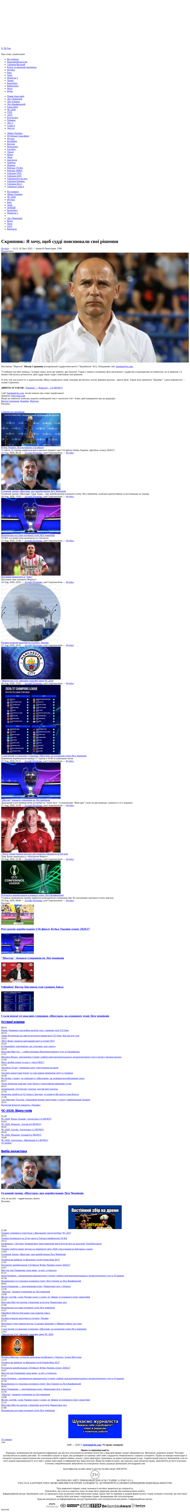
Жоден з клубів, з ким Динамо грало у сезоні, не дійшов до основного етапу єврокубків (45, 1297)
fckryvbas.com (18, 396)
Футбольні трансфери (18, 136)
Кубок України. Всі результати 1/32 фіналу (22, 447)
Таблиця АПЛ (14, 176)
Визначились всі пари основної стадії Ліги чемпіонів (28, 535)
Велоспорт (12, 146)
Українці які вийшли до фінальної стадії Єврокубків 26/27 (30, 1259)
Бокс (9, 72)
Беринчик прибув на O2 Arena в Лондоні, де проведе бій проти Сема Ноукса (40, 1094)
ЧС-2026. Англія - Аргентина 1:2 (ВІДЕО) (22, 1129)
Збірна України (14, 133)
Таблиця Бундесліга (17, 178)
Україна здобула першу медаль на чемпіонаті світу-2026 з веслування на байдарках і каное (47, 1249)
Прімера (11, 120)
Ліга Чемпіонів (14, 99)
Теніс (9, 75)
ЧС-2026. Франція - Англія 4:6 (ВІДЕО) (21, 1124)
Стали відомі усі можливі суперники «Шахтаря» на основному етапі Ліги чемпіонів (43, 756)
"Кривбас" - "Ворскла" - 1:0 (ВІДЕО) (43, 388)
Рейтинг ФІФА (14, 170)
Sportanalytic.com (15, 393)
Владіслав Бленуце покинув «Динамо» (21, 1105)
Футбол (11, 70)
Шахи (10, 154)
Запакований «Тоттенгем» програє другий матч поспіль (29, 1089)
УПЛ (9, 112)
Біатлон (11, 144)
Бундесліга (12, 117)
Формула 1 (12, 78)
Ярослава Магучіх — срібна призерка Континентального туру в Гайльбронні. (40, 1051)
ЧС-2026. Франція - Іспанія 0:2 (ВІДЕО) (21, 1135)
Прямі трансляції (15, 96)
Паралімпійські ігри (17, 62)
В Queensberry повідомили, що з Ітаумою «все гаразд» (28, 1046)
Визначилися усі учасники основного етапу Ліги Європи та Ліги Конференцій (41, 1281)
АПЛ (9, 115)
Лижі (9, 157)
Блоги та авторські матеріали (22, 67)
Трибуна (11, 162)
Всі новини (13, 59)
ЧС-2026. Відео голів (16, 1111)
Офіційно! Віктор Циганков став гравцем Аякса (32, 986)
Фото (9, 88)
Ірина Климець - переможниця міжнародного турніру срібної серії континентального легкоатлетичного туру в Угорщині (62, 1275)
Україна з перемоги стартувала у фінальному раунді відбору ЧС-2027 (36, 1233)
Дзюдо (10, 152)
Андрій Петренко (33, 453)
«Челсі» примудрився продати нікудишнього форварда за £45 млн (34, 854)
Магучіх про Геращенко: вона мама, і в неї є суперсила (29, 1270)
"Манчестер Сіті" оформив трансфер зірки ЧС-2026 (27, 680)
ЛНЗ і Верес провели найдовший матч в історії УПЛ (27, 1041)
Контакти (12, 229)
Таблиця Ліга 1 (14, 184)
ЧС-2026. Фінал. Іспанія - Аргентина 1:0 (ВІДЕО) (26, 1119)
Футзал (10, 138)
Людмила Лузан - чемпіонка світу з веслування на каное (29, 1067)
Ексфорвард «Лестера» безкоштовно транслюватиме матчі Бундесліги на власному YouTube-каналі (51, 1243)
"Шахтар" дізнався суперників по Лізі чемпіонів (25, 800)
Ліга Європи (13, 101)
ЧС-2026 (11, 109)
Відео (10, 91)
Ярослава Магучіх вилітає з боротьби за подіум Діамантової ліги (34, 1302)
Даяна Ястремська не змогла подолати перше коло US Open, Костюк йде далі (40, 1035)
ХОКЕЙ (11, 207)
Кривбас (24, 401)
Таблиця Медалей (16, 64)
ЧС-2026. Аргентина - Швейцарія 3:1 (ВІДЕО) (24, 1140)
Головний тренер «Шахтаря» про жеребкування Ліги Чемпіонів (33, 491)
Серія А (11, 125)
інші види (12, 160)
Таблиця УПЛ (14, 173)
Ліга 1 (10, 123)
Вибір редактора (14, 1151)
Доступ (11, 128)
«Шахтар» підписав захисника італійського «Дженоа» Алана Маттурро (41, 1357)
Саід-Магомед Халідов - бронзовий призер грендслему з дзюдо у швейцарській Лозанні (45, 1099)
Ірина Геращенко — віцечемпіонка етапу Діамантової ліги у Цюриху (36, 1286)
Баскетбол (12, 83)
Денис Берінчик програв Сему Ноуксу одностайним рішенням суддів (36, 1083)
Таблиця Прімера (16, 181)
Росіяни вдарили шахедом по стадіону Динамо (25, 642)
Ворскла (34, 401)
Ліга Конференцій (16, 104)
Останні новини (13, 1022)
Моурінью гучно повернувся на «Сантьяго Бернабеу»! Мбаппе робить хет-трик (41, 1323)
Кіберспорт (13, 86)
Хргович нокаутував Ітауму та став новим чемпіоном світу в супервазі (37, 1073)
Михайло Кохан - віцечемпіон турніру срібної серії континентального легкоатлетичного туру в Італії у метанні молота (61, 1057)
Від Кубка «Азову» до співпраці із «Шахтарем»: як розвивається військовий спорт (42, 1078)
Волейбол (12, 141)
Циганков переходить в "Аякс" (17, 577)
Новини (11, 165)
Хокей (10, 80)
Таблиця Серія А (15, 186)
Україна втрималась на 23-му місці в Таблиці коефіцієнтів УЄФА (34, 1238)
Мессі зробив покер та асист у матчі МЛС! (22, 1062)
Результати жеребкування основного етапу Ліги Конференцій (32, 895)
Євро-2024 (12, 107)
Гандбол (11, 149)
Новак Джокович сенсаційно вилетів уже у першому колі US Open (35, 1030)
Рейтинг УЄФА (15, 168)
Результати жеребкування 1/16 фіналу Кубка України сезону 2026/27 (45, 929)
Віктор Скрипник (10, 401)
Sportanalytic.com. (124, 366)
